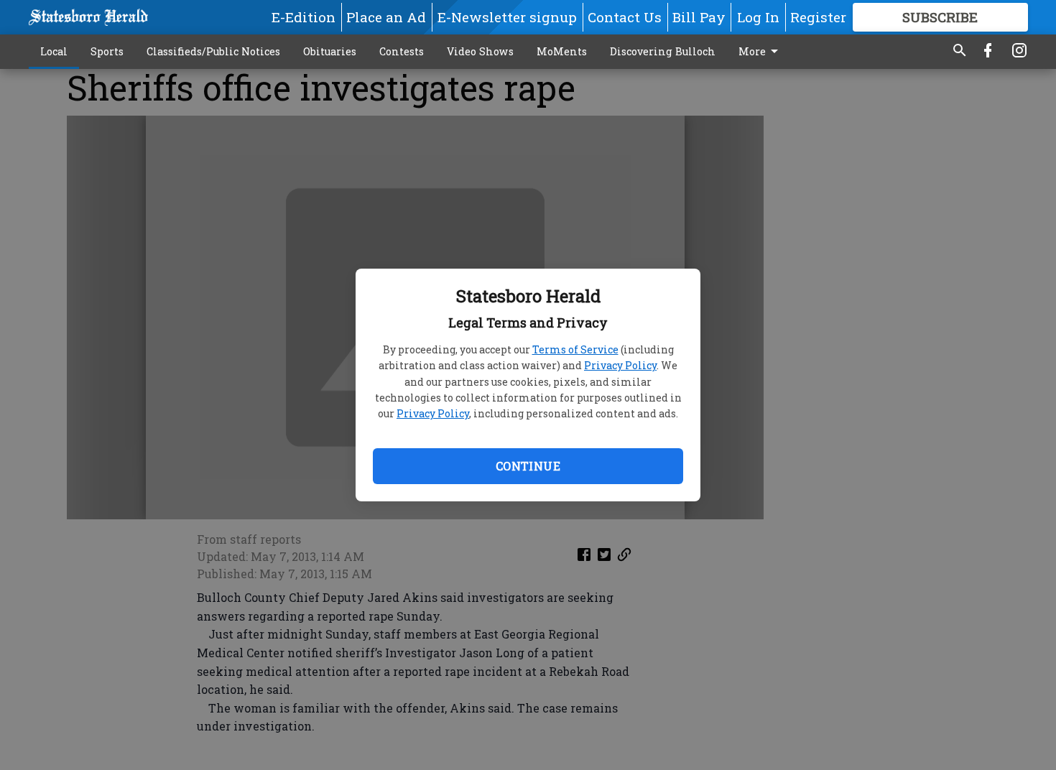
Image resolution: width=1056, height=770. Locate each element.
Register (818, 17)
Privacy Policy (620, 365)
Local (54, 51)
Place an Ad (386, 17)
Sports (107, 51)
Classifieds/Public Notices (213, 51)
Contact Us (625, 17)
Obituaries (329, 51)
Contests (401, 51)
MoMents (562, 51)
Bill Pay (699, 17)
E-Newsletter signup (507, 17)
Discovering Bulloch (662, 51)
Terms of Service (575, 349)
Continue (528, 465)
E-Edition (303, 17)
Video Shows (480, 51)
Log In (758, 17)
